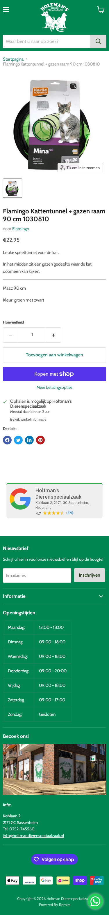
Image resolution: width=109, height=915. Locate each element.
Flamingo (20, 228)
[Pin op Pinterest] (40, 440)
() (69, 513)
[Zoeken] (98, 41)
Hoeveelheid (13, 322)
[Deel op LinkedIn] (29, 440)
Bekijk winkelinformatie (28, 419)
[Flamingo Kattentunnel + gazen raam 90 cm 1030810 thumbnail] (12, 188)
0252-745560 (22, 829)
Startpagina (13, 59)
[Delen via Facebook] (7, 440)
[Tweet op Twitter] (18, 440)
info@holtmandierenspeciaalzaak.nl (33, 835)
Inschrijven (89, 575)
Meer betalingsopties (54, 387)
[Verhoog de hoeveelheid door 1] (53, 334)
